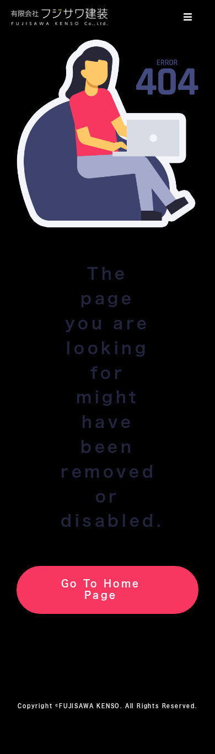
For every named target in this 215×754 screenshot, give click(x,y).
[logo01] (59, 13)
